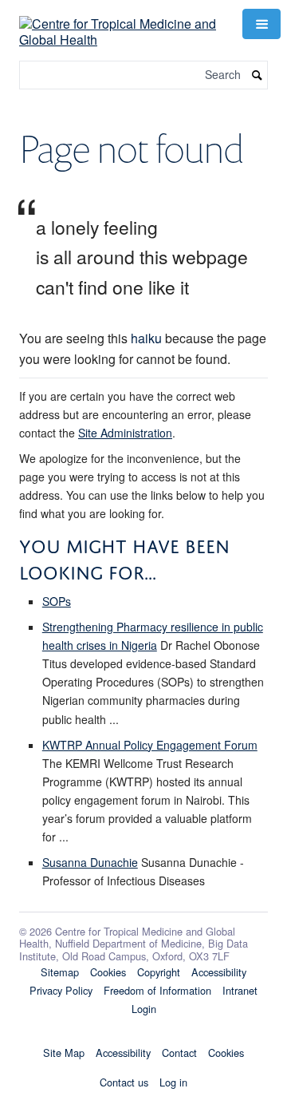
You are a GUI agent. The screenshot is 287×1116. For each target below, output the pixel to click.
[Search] (257, 75)
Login (144, 1008)
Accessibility (218, 971)
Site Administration (125, 433)
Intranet (240, 990)
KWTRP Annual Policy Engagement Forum (150, 745)
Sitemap (60, 971)
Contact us (124, 1082)
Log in (173, 1082)
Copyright (158, 971)
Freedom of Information (157, 990)
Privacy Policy (60, 990)
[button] (261, 24)
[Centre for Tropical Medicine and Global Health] (121, 22)
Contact (179, 1052)
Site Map (64, 1052)
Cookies (108, 971)
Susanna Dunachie (90, 862)
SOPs (56, 601)
